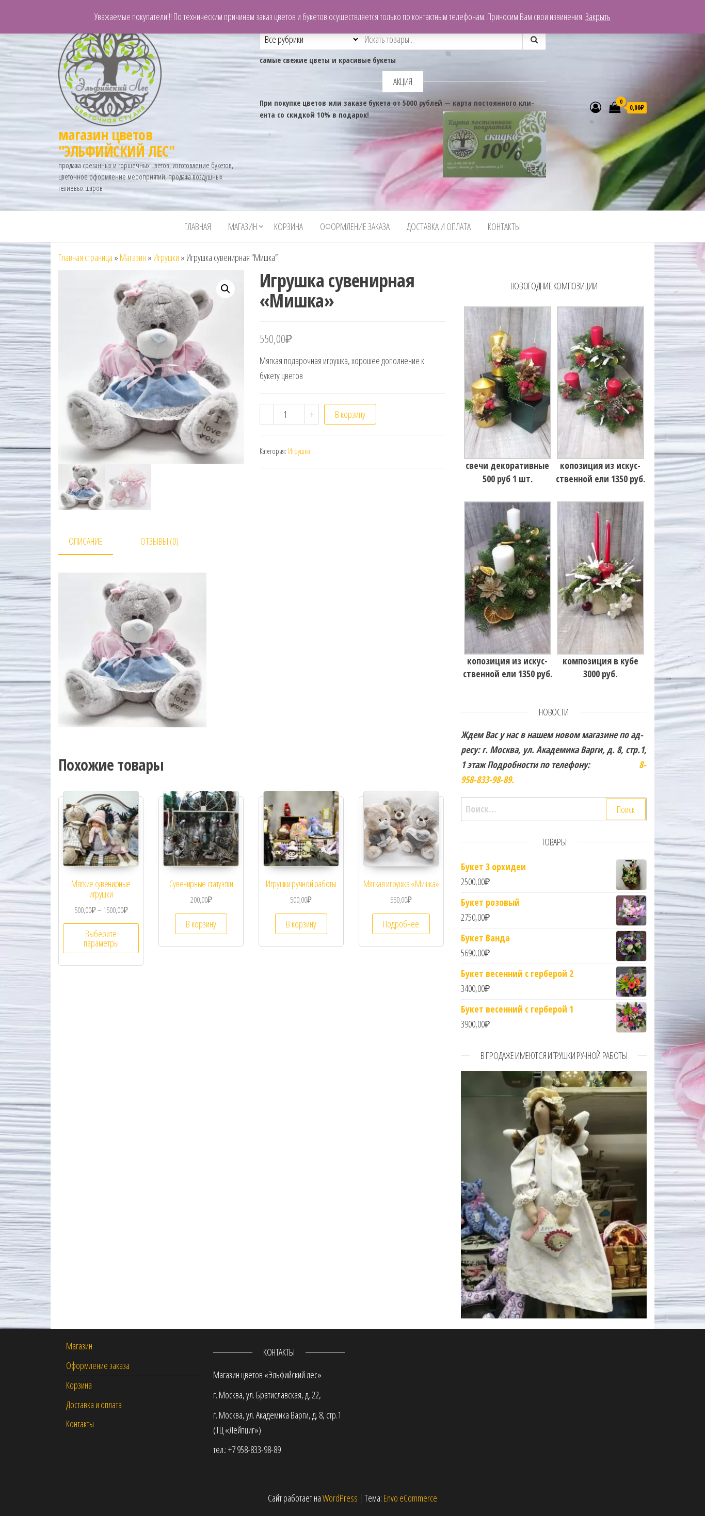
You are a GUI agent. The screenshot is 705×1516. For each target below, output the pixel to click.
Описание (86, 541)
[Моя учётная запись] (595, 107)
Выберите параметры (101, 938)
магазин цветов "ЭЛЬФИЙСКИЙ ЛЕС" (116, 143)
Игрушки (166, 257)
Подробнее (401, 924)
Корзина (288, 226)
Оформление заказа (355, 226)
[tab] (93, 542)
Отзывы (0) (159, 541)
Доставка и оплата (439, 226)
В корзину (350, 414)
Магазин (242, 226)
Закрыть (598, 16)
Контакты (504, 226)
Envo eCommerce (410, 1498)
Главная (197, 226)
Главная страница (85, 257)
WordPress (340, 1498)
